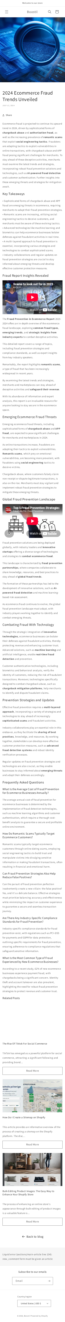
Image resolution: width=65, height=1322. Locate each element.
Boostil (27, 1316)
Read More (32, 1070)
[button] (6, 11)
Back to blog (35, 1236)
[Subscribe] (49, 1281)
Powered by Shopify (39, 1316)
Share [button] (9, 115)
